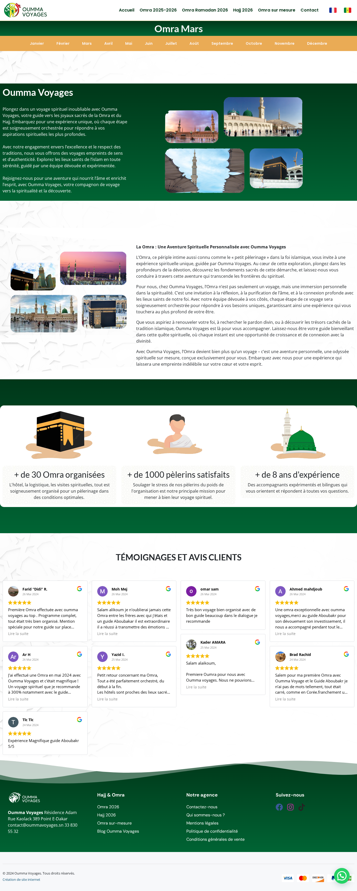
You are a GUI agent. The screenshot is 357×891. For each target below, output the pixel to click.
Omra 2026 (108, 807)
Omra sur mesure (276, 10)
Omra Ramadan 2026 (205, 10)
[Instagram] (290, 807)
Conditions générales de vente (215, 839)
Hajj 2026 (243, 10)
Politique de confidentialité (212, 831)
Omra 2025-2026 (158, 10)
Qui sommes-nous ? (205, 815)
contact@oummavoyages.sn (36, 825)
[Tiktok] (302, 807)
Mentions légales (202, 823)
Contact (310, 10)
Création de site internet (21, 879)
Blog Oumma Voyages (118, 831)
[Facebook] (279, 807)
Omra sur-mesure (114, 823)
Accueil (126, 10)
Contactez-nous (201, 807)
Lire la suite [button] (18, 633)
